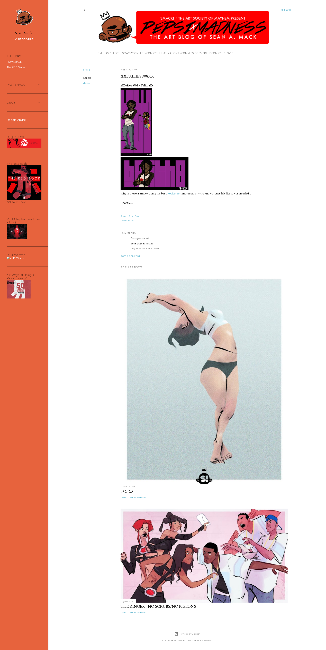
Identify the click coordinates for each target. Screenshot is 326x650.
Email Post (134, 216)
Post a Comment (130, 256)
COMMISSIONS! (191, 53)
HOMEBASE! (103, 53)
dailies (86, 83)
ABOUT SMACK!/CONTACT (128, 53)
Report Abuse (16, 120)
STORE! (228, 53)
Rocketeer (174, 193)
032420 (127, 491)
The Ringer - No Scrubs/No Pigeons (158, 606)
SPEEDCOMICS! (212, 53)
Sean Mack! (24, 33)
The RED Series (16, 67)
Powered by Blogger (190, 633)
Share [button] (86, 69)
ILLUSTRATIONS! (169, 53)
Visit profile (24, 39)
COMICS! (151, 53)
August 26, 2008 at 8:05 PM (145, 248)
